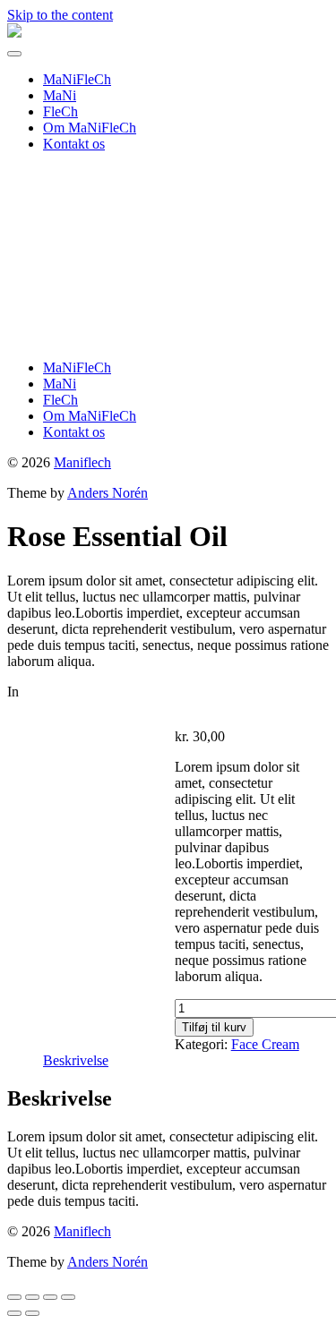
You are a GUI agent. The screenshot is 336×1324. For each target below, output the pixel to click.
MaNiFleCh (77, 79)
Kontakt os (74, 143)
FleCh (60, 111)
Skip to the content (60, 14)
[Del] (50, 1297)
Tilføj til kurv (214, 1027)
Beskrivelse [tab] (75, 1060)
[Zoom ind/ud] (14, 1297)
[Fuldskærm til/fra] (32, 1297)
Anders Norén (107, 492)
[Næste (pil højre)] (32, 1313)
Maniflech (82, 462)
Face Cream (265, 1044)
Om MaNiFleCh (89, 127)
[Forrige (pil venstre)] (14, 1313)
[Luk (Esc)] (68, 1297)
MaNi (59, 95)
